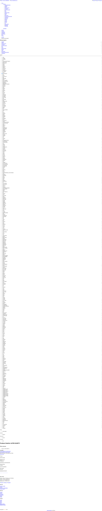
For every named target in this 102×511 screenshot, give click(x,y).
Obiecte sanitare (7, 12)
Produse (3, 37)
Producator (1, 439)
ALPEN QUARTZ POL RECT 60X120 (5, 452)
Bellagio (6, 21)
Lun (5, 23)
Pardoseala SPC (4, 43)
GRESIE (3, 42)
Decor (5, 11)
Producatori (4, 28)
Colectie (1, 54)
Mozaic (6, 13)
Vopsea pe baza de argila (8, 16)
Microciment (6, 15)
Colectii (3, 30)
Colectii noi (6, 18)
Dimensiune (1, 436)
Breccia (6, 22)
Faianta (1, 500)
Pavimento (3, 44)
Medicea (6, 19)
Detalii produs (2, 454)
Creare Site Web (49, 510)
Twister (6, 20)
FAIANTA (3, 41)
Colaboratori (6, 17)
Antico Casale (7, 24)
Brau (5, 10)
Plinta (5, 14)
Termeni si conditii (2, 486)
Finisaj (1, 429)
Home (2, 3)
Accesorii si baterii (7, 9)
